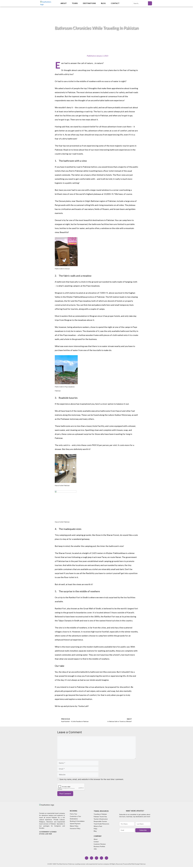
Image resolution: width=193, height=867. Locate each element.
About (64, 3)
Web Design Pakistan (138, 864)
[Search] (150, 3)
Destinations (89, 3)
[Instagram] (91, 858)
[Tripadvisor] (106, 858)
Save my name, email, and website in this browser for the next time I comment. (92, 779)
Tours (75, 3)
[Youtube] (101, 858)
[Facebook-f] (86, 858)
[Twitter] (96, 858)
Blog (103, 3)
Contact (115, 3)
